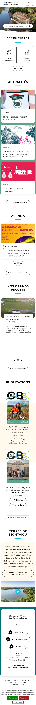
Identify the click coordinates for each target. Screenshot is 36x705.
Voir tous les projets (18, 369)
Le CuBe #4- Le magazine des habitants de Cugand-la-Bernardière (18, 489)
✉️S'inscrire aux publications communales (18, 666)
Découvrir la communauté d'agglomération (18, 573)
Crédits (23, 683)
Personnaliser (18, 702)
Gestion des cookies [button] (11, 680)
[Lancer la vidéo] (18, 591)
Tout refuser (24, 698)
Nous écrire (20, 647)
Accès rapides (30, 5)
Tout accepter (13, 698)
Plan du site (13, 683)
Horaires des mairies (20, 639)
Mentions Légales (18, 685)
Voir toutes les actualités (18, 202)
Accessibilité (26, 680)
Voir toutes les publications (18, 518)
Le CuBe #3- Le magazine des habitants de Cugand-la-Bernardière (18, 429)
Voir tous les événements (18, 273)
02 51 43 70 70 (20, 632)
